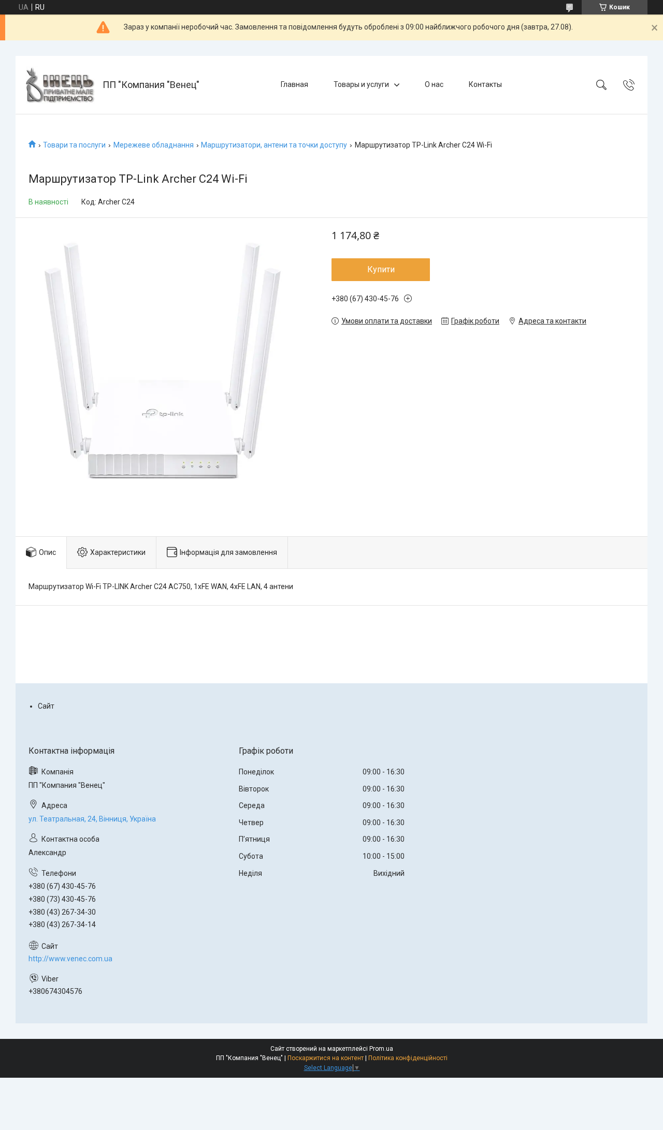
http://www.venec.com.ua (70, 959)
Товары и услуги (361, 84)
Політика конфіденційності (408, 1058)
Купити (381, 269)
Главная (294, 84)
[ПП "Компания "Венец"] (60, 85)
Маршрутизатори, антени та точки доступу (274, 145)
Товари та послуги (74, 145)
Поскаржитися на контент (325, 1058)
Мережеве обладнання (153, 145)
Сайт (46, 706)
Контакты (485, 84)
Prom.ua (381, 1048)
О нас (434, 84)
